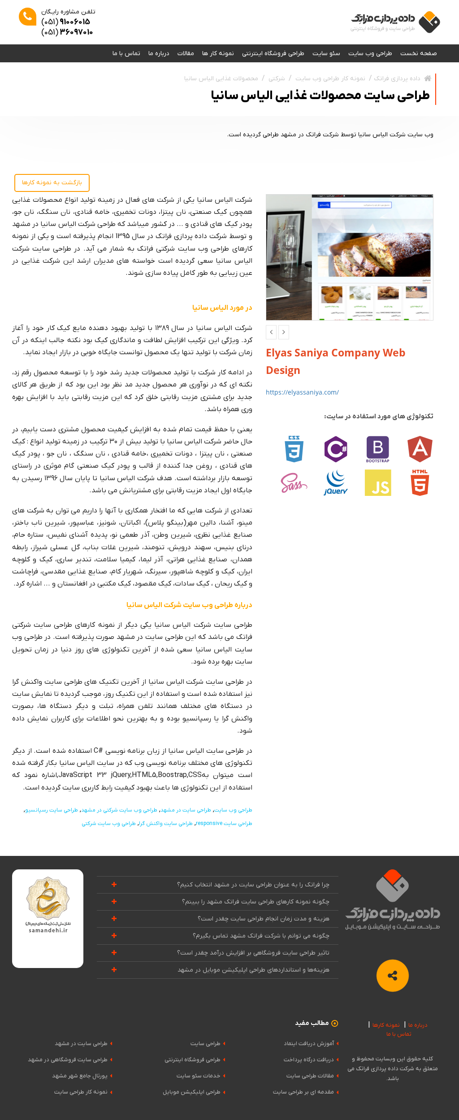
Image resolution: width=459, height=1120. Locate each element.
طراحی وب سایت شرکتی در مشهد (119, 810)
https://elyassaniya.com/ (302, 392)
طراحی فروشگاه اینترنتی (273, 53)
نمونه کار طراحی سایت (81, 1092)
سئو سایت (326, 53)
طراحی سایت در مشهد (185, 810)
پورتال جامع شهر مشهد (80, 1076)
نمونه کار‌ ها (218, 53)
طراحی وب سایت (370, 53)
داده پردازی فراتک (397, 78)
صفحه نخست (418, 53)
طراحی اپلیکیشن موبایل (192, 1092)
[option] (349, 257)
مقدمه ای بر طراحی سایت (303, 1092)
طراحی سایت (206, 1043)
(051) (65, 22)
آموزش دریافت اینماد (309, 1043)
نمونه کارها (386, 1025)
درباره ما (158, 53)
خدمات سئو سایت (199, 1076)
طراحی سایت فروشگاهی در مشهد (68, 1060)
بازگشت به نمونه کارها (52, 182)
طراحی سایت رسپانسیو (51, 810)
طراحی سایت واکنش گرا (166, 823)
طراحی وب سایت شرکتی (109, 823)
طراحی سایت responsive (224, 823)
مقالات (186, 53)
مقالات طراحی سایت (310, 1076)
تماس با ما (126, 53)
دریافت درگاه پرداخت (309, 1060)
